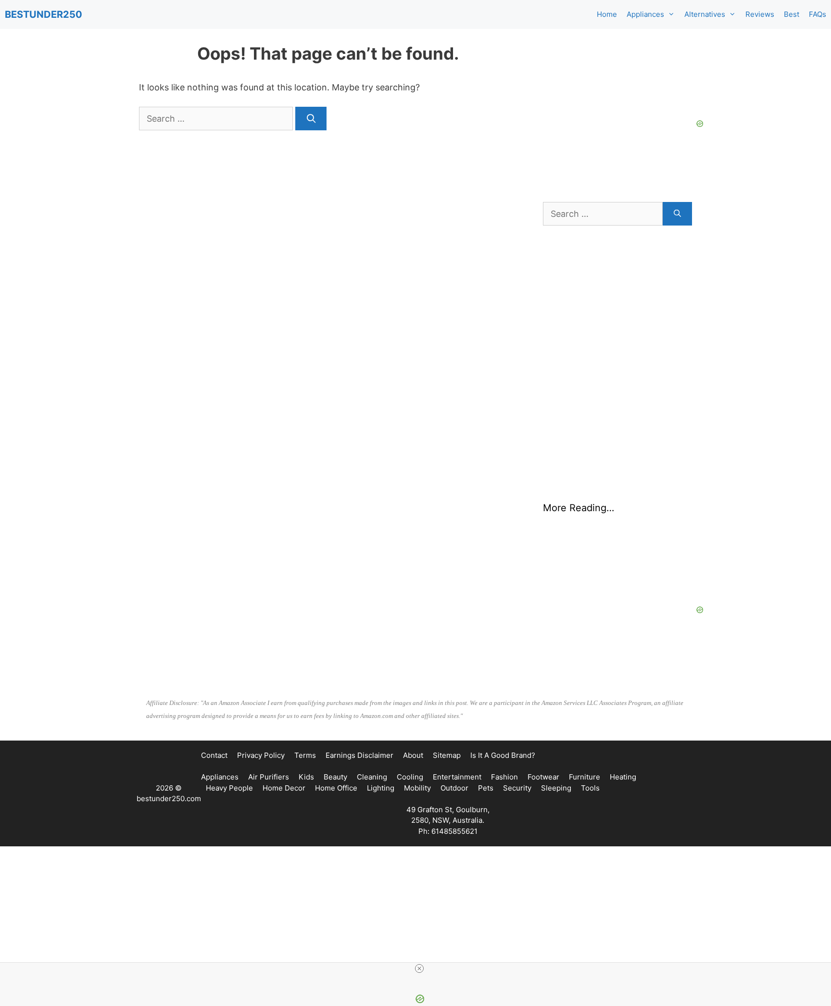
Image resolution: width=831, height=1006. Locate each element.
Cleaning (372, 776)
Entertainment (457, 776)
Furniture (584, 776)
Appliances (645, 14)
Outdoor (454, 787)
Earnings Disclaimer (359, 755)
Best (791, 14)
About (413, 755)
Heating (623, 776)
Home (607, 14)
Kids (306, 776)
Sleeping (556, 787)
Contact (214, 755)
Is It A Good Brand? (502, 755)
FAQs (817, 14)
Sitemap (447, 755)
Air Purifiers (268, 776)
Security (517, 787)
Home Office (336, 787)
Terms (305, 755)
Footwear (543, 776)
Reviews (759, 14)
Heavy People (229, 787)
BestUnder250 (43, 14)
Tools (590, 787)
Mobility (417, 787)
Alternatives (704, 14)
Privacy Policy (261, 755)
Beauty (335, 776)
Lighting (380, 787)
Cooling (410, 776)
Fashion (504, 776)
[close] (419, 968)
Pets (485, 787)
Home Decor (284, 787)
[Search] (311, 118)
